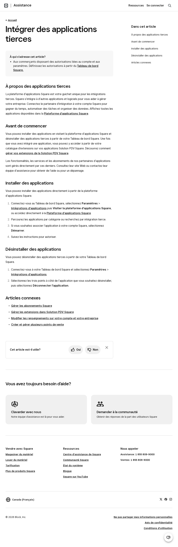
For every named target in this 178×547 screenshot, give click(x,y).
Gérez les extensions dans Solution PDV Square (42, 312)
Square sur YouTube (75, 476)
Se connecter (155, 5)
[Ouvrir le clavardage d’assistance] (168, 537)
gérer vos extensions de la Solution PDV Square (37, 153)
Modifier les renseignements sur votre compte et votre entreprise (54, 318)
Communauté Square (76, 460)
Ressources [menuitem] (136, 5)
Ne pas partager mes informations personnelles (143, 517)
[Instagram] (170, 499)
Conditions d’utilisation (158, 528)
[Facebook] (166, 499)
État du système (73, 465)
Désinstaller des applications (146, 55)
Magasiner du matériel (19, 454)
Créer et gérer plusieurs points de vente (37, 324)
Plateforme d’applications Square (66, 113)
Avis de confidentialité (158, 522)
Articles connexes (141, 62)
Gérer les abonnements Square (31, 305)
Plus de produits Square (20, 471)
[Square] (6, 5)
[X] (161, 499)
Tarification (13, 465)
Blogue (67, 471)
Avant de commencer (143, 41)
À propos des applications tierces (149, 34)
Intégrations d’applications (29, 208)
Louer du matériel (16, 460)
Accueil (12, 20)
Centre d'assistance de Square (82, 454)
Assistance (22, 5)
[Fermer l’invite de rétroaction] (107, 347)
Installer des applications (144, 48)
